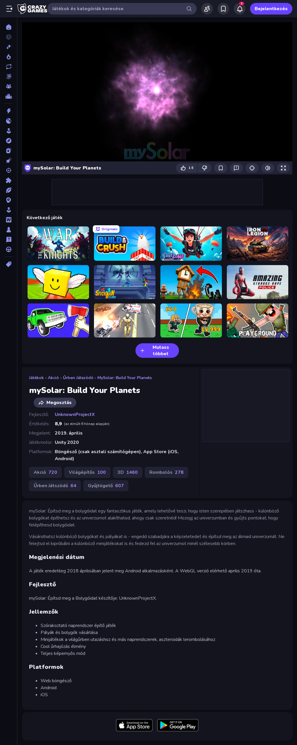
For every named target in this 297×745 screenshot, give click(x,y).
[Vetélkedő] (8, 239)
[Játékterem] (8, 131)
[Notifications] (239, 9)
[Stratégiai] (8, 200)
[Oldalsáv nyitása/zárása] (9, 9)
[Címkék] (8, 264)
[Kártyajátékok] (8, 151)
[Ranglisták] (8, 96)
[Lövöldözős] (8, 170)
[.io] (8, 121)
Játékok (36, 377)
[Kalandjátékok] (8, 141)
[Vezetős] (8, 249)
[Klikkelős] (8, 160)
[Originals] (8, 76)
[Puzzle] (8, 180)
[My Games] (223, 9)
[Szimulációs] (8, 210)
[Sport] (8, 190)
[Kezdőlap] (8, 27)
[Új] (8, 47)
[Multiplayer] (8, 86)
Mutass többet (161, 350)
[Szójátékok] (8, 220)
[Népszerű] (8, 57)
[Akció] (8, 111)
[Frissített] (8, 67)
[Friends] (207, 9)
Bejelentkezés (271, 9)
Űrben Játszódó (78, 377)
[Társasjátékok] (8, 230)
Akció (53, 377)
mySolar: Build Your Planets (124, 377)
